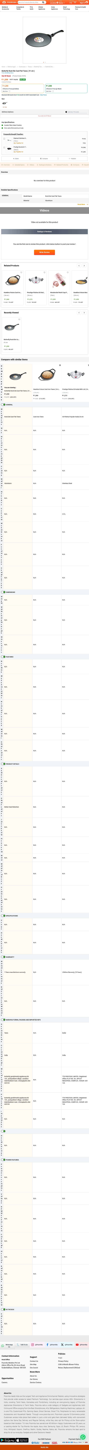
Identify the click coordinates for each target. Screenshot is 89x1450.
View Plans (43, 95)
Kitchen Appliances (42, 8)
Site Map (33, 1364)
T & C (60, 1358)
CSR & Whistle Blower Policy (68, 1364)
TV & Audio (31, 8)
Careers (4, 1382)
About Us (33, 1376)
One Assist (34, 1368)
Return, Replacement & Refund (69, 1368)
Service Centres (35, 1382)
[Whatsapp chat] (82, 1437)
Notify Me (44, 1447)
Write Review (44, 252)
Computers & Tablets (20, 8)
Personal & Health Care (80, 8)
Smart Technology (66, 8)
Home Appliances (54, 8)
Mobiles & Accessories (5, 8)
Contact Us (34, 1361)
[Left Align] (44, 2)
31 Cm (5, 107)
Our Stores (34, 1379)
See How (6, 91)
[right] (84, 266)
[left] (79, 266)
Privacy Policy (63, 1361)
